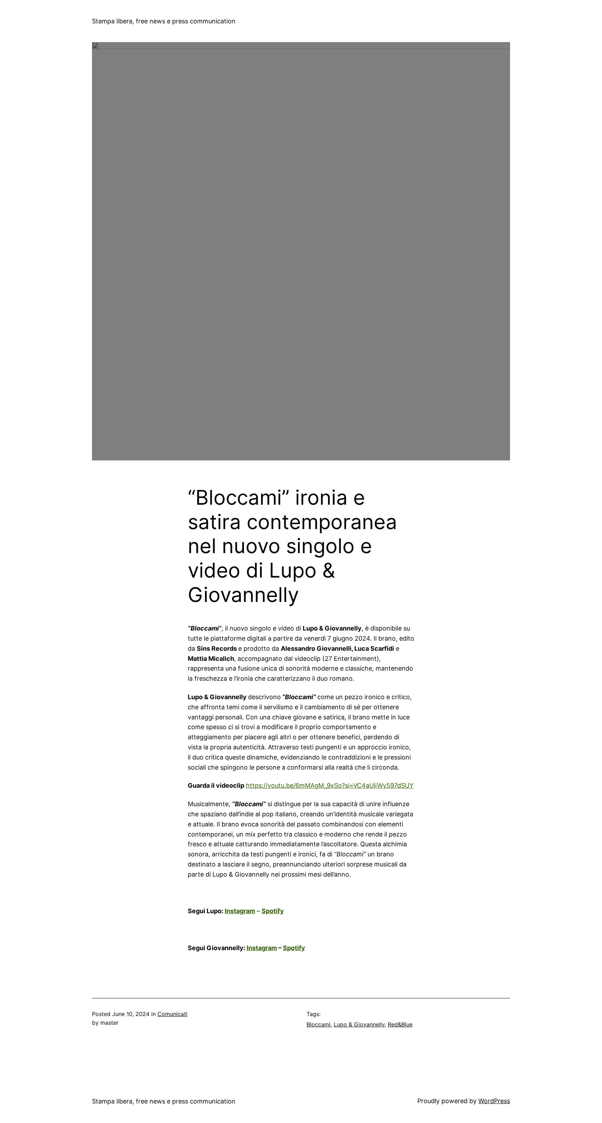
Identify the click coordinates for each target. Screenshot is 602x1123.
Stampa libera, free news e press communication (164, 21)
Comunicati (172, 1013)
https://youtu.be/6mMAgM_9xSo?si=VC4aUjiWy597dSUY (330, 785)
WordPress (494, 1101)
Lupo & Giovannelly (359, 1024)
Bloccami (319, 1024)
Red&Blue (400, 1024)
